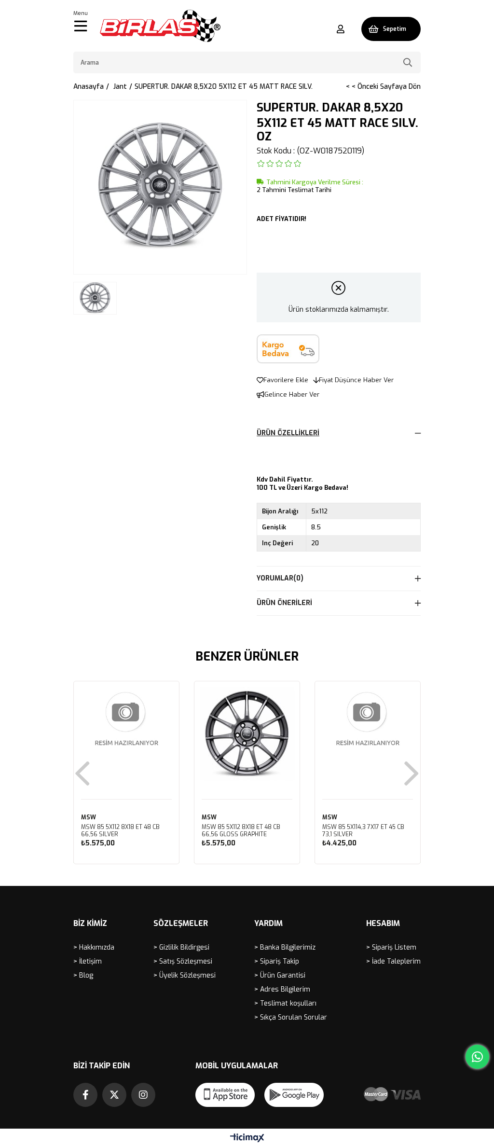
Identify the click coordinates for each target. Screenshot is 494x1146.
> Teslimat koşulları (285, 1003)
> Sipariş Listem (391, 947)
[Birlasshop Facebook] (85, 1095)
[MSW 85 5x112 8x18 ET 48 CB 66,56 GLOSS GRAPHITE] (247, 734)
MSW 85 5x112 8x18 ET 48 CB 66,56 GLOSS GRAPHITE (241, 831)
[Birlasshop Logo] (160, 26)
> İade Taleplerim (393, 961)
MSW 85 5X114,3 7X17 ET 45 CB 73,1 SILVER (363, 831)
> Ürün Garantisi (279, 975)
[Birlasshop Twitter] (114, 1095)
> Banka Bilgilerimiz (285, 947)
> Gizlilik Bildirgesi (181, 947)
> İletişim (87, 961)
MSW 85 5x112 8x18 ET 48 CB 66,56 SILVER (120, 831)
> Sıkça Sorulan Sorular (290, 1017)
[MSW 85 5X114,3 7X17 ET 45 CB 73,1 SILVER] (367, 734)
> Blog (83, 975)
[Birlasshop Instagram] (143, 1095)
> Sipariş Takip (276, 961)
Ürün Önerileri (284, 603)
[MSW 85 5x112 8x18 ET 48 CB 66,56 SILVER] (126, 734)
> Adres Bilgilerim (282, 989)
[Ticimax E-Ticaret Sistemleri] (247, 1138)
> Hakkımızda (93, 947)
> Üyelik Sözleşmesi (184, 975)
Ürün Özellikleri (288, 433)
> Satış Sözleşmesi (182, 961)
